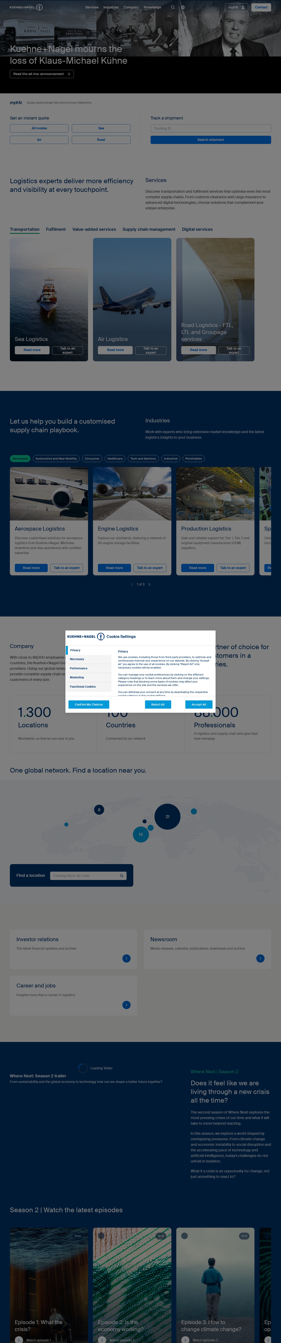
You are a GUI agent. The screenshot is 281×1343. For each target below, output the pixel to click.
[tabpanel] (165, 683)
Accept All (199, 704)
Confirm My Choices (89, 704)
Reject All (158, 704)
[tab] (88, 650)
